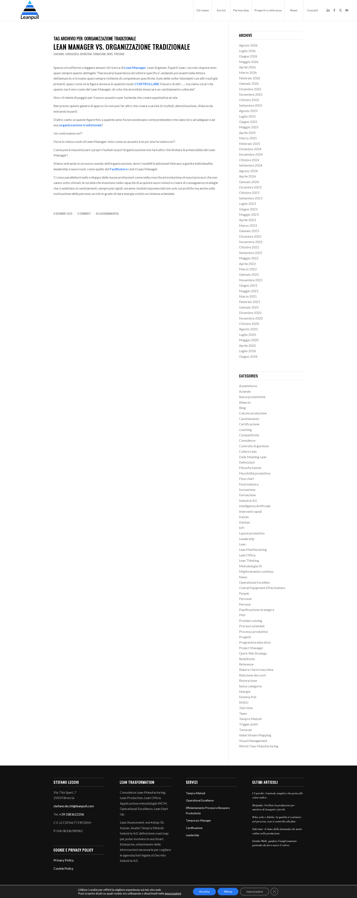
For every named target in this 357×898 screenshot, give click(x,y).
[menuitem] (202, 10)
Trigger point (248, 724)
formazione (99, 54)
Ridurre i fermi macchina (256, 669)
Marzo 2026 (248, 72)
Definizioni (86, 54)
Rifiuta (228, 891)
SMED (243, 702)
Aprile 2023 (247, 220)
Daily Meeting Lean (253, 457)
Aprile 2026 (247, 67)
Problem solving (250, 621)
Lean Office (247, 555)
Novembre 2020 (251, 318)
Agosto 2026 (248, 45)
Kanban (244, 522)
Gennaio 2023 (249, 231)
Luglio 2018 (247, 351)
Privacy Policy (64, 860)
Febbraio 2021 (249, 302)
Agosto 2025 (248, 111)
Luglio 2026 (247, 51)
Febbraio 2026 (249, 78)
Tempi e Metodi (250, 719)
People (244, 593)
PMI (242, 615)
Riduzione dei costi (252, 675)
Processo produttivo (253, 631)
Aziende (245, 391)
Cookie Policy (63, 868)
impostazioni (173, 893)
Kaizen (244, 517)
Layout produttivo (252, 533)
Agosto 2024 (248, 171)
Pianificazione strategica (256, 610)
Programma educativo (255, 642)
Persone (245, 604)
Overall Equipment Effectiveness (262, 588)
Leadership (247, 539)
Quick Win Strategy (253, 653)
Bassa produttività (252, 397)
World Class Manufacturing (258, 746)
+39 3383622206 (71, 814)
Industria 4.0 (248, 500)
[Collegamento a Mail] (347, 10)
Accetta (204, 891)
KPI (241, 528)
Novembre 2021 (251, 280)
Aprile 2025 (247, 133)
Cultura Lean (248, 451)
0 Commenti (84, 214)
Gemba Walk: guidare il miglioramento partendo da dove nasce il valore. (274, 843)
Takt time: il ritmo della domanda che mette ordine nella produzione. (277, 831)
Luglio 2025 (247, 116)
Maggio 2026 (248, 62)
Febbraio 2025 (249, 143)
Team (243, 713)
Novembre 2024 (251, 154)
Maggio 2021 (248, 291)
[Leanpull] (29, 10)
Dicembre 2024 (250, 149)
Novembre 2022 (251, 242)
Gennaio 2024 (249, 182)
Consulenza (72, 54)
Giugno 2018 (248, 356)
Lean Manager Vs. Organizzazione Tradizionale (122, 46)
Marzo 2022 (248, 269)
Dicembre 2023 (250, 187)
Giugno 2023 (248, 209)
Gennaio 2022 (249, 274)
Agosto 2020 (248, 329)
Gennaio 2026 (249, 83)
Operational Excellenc (254, 582)
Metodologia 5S (250, 566)
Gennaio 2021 (249, 307)
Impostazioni (254, 891)
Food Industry (249, 484)
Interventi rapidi (250, 511)
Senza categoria (250, 686)
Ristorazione (248, 680)
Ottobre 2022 (249, 247)
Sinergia (244, 691)
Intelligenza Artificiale (254, 506)
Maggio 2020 (248, 340)
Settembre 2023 (250, 198)
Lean (242, 544)
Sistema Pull (247, 697)
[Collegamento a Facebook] (334, 10)
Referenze (246, 664)
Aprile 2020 (247, 345)
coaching (59, 54)
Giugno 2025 (248, 122)
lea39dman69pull (109, 214)
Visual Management (253, 741)
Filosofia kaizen (250, 468)
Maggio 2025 (248, 127)
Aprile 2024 (247, 176)
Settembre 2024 (250, 165)
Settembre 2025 (250, 105)
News (110, 54)
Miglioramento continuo (256, 571)
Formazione (247, 495)
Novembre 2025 (251, 94)
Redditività (247, 659)
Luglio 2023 (247, 203)
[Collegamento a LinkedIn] (328, 10)
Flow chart (246, 479)
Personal (119, 54)
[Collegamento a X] (340, 10)
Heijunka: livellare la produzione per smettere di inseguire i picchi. (273, 807)
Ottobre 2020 (249, 324)
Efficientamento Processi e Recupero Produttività (208, 810)
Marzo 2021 (248, 296)
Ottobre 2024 (249, 160)
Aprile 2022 (247, 264)
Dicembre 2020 (250, 313)
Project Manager (251, 648)
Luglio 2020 (247, 334)
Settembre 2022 (250, 253)
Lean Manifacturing (253, 549)
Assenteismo (248, 386)
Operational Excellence (200, 800)
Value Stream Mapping (255, 735)
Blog (242, 408)
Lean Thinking (249, 560)
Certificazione (249, 424)
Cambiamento (249, 419)
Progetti (245, 637)
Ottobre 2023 (249, 192)
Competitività (249, 435)
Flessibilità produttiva (254, 473)
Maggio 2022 (248, 258)
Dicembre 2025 (250, 89)
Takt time (246, 708)
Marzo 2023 (248, 225)
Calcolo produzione (253, 413)
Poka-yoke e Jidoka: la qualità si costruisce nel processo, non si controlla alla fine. (276, 819)
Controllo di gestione (254, 446)
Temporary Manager (198, 820)
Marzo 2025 (248, 138)
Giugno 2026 (248, 56)
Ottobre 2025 (249, 100)
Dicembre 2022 (250, 236)
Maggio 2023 (248, 214)
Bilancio (245, 402)
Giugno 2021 (248, 285)
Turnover (245, 730)
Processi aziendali (251, 626)
